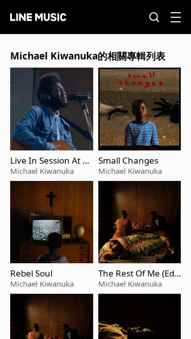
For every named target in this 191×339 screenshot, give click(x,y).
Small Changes (128, 161)
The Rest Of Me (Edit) (137, 273)
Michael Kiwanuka (42, 171)
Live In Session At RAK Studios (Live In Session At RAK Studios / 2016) (50, 161)
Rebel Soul (31, 273)
